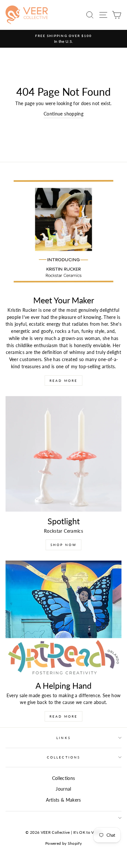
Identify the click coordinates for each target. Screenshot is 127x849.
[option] (63, 39)
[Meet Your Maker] (63, 233)
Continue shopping (63, 113)
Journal (63, 789)
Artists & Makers (63, 800)
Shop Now (63, 545)
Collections (63, 757)
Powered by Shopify (63, 843)
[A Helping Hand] (63, 618)
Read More (63, 380)
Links (63, 738)
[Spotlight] (63, 454)
